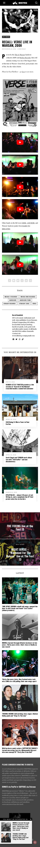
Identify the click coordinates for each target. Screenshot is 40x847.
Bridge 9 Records (11, 297)
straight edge (24, 303)
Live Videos (6, 37)
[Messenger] (13, 280)
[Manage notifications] (35, 842)
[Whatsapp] (22, 280)
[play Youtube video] (20, 142)
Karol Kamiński (17, 315)
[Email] (30, 280)
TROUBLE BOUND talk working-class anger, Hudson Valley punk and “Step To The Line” (20, 836)
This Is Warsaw (20, 54)
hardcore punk (25, 300)
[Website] (22, 339)
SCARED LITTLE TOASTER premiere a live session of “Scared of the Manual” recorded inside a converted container (20, 386)
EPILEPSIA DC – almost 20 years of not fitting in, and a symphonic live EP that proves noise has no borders (19, 497)
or (17, 786)
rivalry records (10, 303)
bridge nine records (28, 297)
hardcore (12, 300)
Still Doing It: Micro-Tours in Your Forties (17, 423)
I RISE (24, 223)
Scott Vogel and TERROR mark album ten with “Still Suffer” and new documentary (19, 459)
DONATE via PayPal (9, 786)
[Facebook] (9, 280)
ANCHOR (31, 223)
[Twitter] (17, 280)
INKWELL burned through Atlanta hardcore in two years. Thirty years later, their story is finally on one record (21, 826)
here (23, 71)
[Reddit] (26, 280)
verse (34, 303)
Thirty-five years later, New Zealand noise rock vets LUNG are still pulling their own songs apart (19, 680)
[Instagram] (19, 339)
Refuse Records (25, 57)
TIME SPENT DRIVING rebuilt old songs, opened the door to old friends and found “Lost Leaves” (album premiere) (20, 608)
